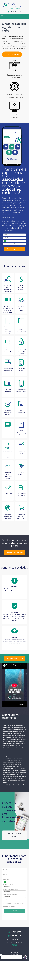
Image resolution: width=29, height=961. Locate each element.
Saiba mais (14, 529)
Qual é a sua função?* (8, 884)
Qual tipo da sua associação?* (10, 894)
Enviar (14, 911)
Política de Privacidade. (9, 906)
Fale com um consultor (12, 54)
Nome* (5, 869)
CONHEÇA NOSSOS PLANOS (14, 552)
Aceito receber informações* (11, 899)
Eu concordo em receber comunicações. (14, 903)
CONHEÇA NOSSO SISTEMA (14, 835)
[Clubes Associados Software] (14, 6)
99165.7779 (15, 11)
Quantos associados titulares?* (10, 889)
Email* (5, 874)
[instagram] (14, 945)
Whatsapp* (6, 879)
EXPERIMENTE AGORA (14, 659)
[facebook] (12, 945)
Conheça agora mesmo (14, 249)
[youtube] (16, 945)
